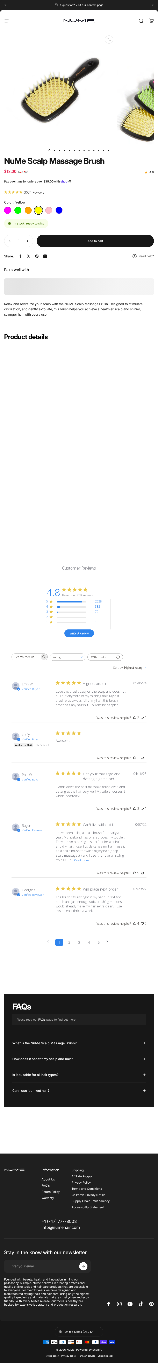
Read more (81, 860)
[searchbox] (26, 657)
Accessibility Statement (88, 1207)
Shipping (78, 1170)
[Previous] (5, 5)
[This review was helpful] (134, 717)
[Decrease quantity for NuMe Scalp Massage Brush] (9, 241)
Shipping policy (105, 1356)
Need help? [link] (146, 256)
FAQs (41, 1019)
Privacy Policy (81, 1182)
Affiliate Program (83, 1176)
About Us (48, 1179)
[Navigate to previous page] (49, 941)
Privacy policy (68, 1356)
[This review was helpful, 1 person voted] (134, 758)
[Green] (17, 210)
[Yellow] (38, 210)
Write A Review (79, 633)
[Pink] (48, 210)
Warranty (48, 1198)
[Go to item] (49, 150)
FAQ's (46, 1185)
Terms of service (86, 1356)
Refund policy (52, 1356)
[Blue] (59, 210)
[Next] (152, 5)
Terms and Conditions (87, 1188)
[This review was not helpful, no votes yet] (142, 717)
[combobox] (67, 657)
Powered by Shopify (89, 1349)
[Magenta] (7, 210)
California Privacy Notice (88, 1195)
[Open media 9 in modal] (109, 39)
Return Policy (51, 1191)
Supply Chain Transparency (91, 1201)
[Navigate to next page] (109, 941)
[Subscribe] (83, 1266)
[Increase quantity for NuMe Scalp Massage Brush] (28, 241)
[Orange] (28, 210)
